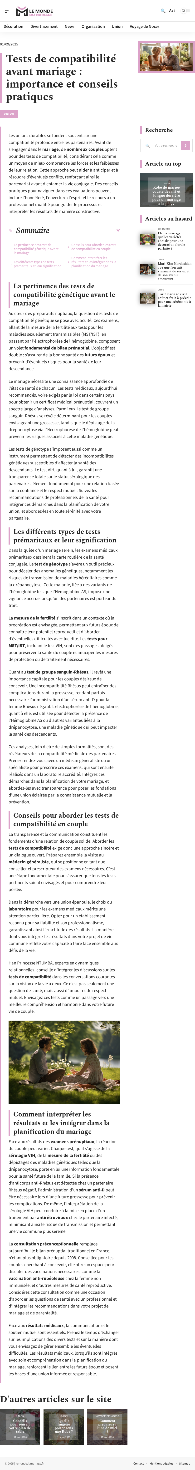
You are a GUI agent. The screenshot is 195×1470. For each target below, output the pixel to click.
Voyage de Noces (107, 1416)
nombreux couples (85, 149)
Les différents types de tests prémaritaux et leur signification (37, 264)
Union (9, 114)
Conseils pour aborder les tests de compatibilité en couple (93, 246)
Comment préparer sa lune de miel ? (107, 1426)
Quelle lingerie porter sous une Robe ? (64, 1426)
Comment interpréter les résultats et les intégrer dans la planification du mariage (93, 262)
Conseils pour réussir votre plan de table (20, 1426)
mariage (50, 149)
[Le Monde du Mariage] (34, 10)
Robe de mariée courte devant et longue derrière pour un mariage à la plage (166, 195)
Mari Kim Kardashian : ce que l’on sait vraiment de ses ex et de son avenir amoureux (174, 271)
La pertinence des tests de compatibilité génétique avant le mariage (36, 249)
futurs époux (97, 355)
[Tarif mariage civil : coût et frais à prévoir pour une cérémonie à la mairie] (147, 298)
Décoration (164, 229)
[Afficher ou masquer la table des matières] (84, 231)
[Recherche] (163, 11)
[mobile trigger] (9, 10)
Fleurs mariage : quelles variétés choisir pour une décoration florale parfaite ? (171, 241)
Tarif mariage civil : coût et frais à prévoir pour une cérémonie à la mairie (174, 300)
